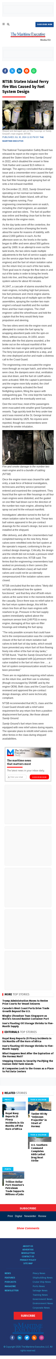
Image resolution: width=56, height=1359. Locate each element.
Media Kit (45, 40)
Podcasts (10, 1281)
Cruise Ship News (42, 1281)
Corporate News (41, 1307)
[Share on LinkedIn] (19, 71)
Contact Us (28, 1256)
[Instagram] (41, 1337)
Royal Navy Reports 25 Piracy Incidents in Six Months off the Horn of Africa (26, 1040)
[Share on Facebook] (5, 71)
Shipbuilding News (43, 1277)
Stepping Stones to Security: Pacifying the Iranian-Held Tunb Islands (27, 1062)
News (8, 1273)
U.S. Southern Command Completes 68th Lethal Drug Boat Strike (39, 1152)
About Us (28, 1246)
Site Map (28, 1263)
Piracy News (39, 1273)
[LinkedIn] (19, 1337)
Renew (42, 1216)
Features (10, 1277)
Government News (42, 1299)
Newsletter (30, 1216)
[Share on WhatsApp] (34, 71)
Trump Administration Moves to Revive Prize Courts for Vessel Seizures (25, 1002)
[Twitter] (26, 1337)
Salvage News (40, 1290)
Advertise (28, 1249)
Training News (40, 1294)
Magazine (10, 1286)
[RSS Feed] (34, 1337)
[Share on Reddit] (26, 71)
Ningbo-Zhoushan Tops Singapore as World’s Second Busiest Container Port (25, 1017)
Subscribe (28, 1315)
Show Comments (28, 1228)
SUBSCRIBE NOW (44, 24)
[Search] (8, 25)
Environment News (43, 1303)
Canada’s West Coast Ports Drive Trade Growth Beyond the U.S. (25, 1010)
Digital (18, 1216)
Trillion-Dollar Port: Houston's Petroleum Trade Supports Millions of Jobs (14, 1188)
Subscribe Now (39, 777)
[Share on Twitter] (12, 71)
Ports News (39, 1286)
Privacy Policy (28, 1260)
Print (10, 1216)
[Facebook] (12, 1337)
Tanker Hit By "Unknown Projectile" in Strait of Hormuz (39, 1120)
